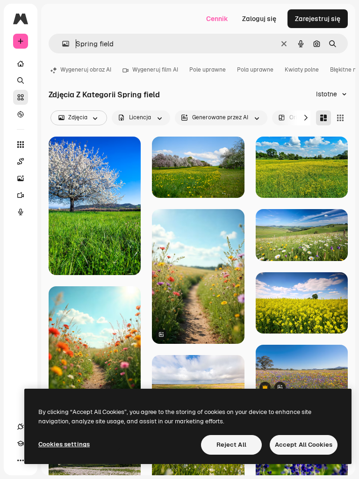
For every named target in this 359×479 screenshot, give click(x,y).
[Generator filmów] (20, 195)
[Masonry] (323, 117)
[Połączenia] (20, 426)
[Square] (340, 117)
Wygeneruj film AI (155, 69)
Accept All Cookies (303, 445)
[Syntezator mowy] (20, 211)
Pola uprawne (255, 69)
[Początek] (20, 63)
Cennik (217, 19)
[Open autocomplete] (62, 43)
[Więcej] (20, 460)
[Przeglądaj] (20, 114)
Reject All (231, 445)
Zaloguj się (259, 19)
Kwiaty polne (302, 69)
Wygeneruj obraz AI (85, 69)
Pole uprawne (207, 69)
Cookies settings (64, 444)
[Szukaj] (20, 80)
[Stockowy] (20, 97)
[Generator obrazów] (20, 178)
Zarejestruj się (317, 19)
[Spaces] (20, 161)
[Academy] (20, 443)
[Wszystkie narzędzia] (20, 144)
